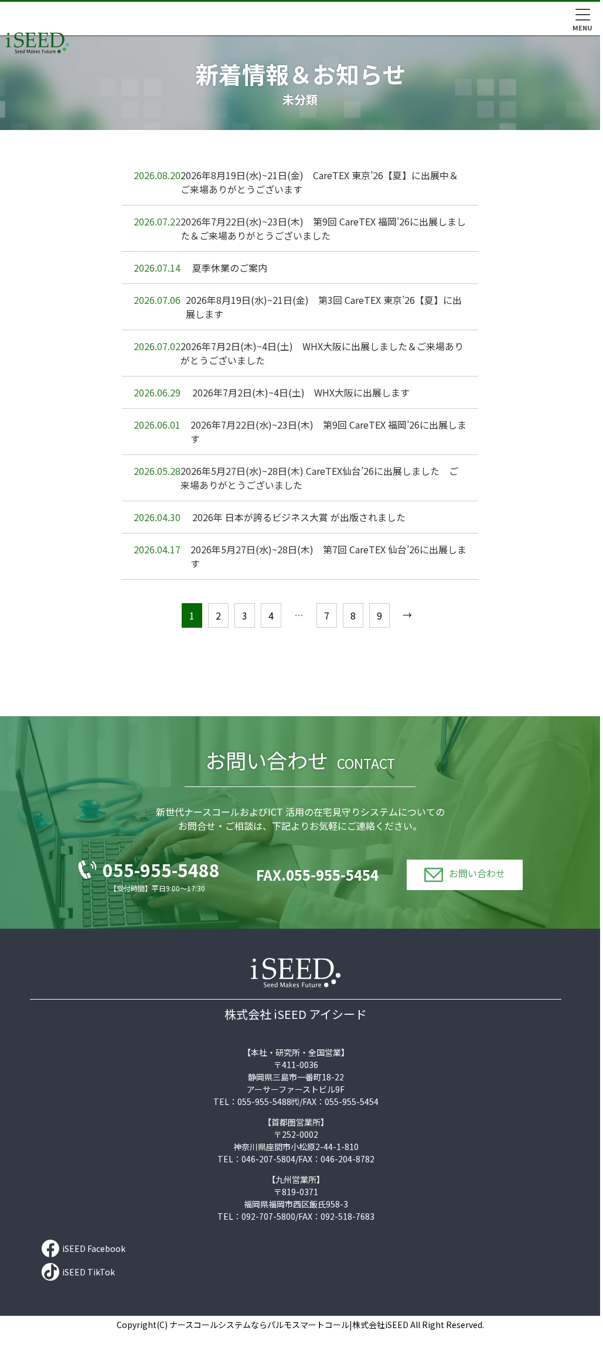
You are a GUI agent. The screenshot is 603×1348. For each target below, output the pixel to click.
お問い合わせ (477, 874)
